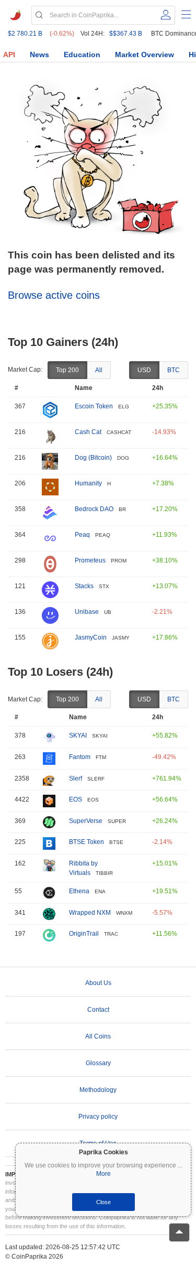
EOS (75, 799)
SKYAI (78, 735)
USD (144, 370)
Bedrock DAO (94, 509)
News (39, 54)
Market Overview (144, 54)
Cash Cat (88, 432)
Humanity (88, 483)
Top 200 (67, 370)
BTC (173, 370)
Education (82, 54)
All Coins (98, 1036)
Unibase (87, 611)
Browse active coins (54, 295)
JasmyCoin (91, 637)
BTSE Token (86, 842)
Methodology (98, 1090)
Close (103, 1202)
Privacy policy (98, 1116)
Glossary (98, 1063)
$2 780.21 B (25, 33)
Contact (98, 1009)
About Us (98, 983)
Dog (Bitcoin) (93, 457)
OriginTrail (84, 933)
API (9, 54)
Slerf (75, 778)
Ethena (79, 891)
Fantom (79, 757)
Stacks (84, 586)
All (98, 370)
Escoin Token (94, 406)
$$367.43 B (125, 33)
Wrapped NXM (90, 912)
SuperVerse (85, 821)
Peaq (82, 534)
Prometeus (90, 560)
